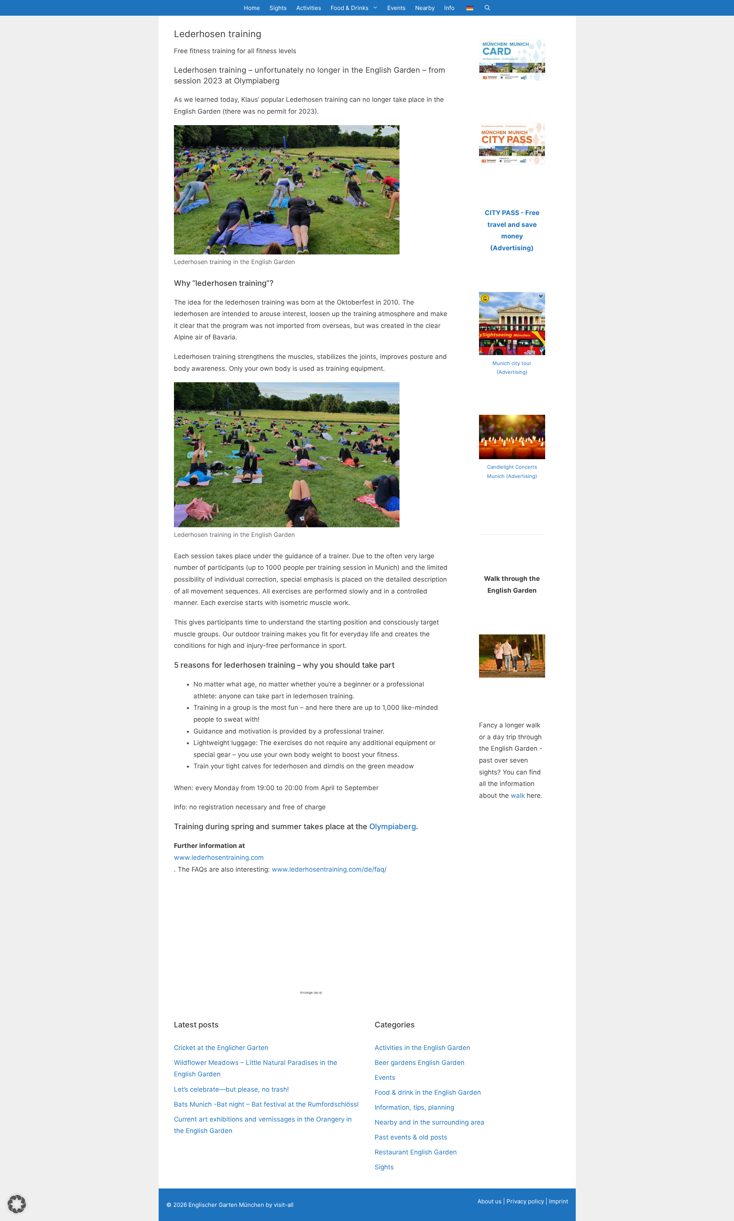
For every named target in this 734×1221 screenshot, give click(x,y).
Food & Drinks (350, 7)
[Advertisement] (311, 936)
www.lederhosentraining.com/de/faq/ (329, 869)
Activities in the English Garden (422, 1047)
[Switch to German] (470, 8)
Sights (278, 7)
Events (396, 7)
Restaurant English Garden (416, 1152)
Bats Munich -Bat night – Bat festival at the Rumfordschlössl (266, 1104)
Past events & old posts (411, 1137)
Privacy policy (526, 1201)
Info (449, 7)
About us (489, 1201)
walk (518, 795)
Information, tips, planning (414, 1107)
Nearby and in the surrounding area (429, 1122)
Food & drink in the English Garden (428, 1092)
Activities (308, 7)
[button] (17, 1204)
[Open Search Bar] (487, 8)
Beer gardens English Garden (419, 1062)
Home (252, 7)
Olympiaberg (392, 826)
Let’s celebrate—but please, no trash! (231, 1089)
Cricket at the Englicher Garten (221, 1047)
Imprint (558, 1201)
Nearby (425, 7)
